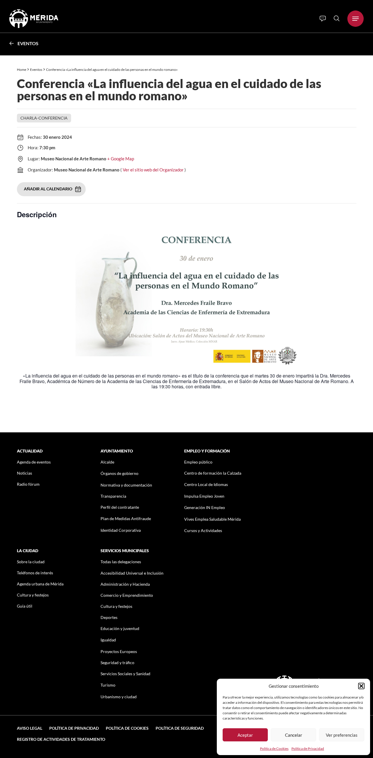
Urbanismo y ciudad (119, 696)
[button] (361, 686)
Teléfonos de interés (35, 572)
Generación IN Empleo (204, 507)
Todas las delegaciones (121, 561)
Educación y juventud (120, 628)
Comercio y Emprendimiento (127, 595)
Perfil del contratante (120, 507)
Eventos (27, 43)
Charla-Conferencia (44, 117)
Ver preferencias (342, 735)
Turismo (108, 684)
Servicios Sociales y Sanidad (125, 673)
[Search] (336, 18)
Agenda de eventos (34, 461)
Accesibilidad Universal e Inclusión (132, 573)
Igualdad (108, 639)
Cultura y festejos (33, 594)
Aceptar (245, 735)
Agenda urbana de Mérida (40, 583)
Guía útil (24, 605)
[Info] (323, 19)
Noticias (24, 473)
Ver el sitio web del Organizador (153, 169)
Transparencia (113, 496)
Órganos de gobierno (119, 473)
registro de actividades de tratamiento (61, 739)
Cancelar (293, 735)
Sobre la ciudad (31, 561)
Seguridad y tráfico (117, 662)
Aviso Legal (29, 728)
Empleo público (198, 461)
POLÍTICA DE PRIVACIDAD (74, 728)
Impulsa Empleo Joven (204, 496)
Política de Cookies (274, 748)
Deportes (109, 617)
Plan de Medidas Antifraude (126, 518)
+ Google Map (120, 158)
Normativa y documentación (126, 484)
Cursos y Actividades (203, 530)
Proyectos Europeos (119, 651)
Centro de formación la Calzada (212, 473)
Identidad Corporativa (121, 530)
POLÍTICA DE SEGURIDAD (180, 728)
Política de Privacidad (307, 748)
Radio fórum (28, 484)
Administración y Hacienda (125, 584)
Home (21, 69)
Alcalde (107, 461)
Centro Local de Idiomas (206, 484)
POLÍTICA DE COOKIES (127, 728)
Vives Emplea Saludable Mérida (212, 519)
